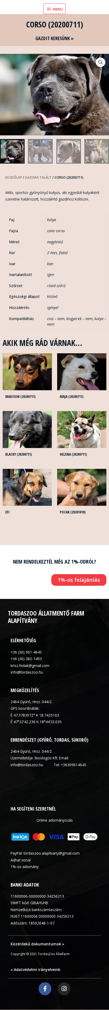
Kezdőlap (13, 177)
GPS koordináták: (25, 708)
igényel (52, 307)
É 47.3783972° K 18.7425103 (35, 715)
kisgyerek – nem (79, 318)
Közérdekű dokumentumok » (37, 943)
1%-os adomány (25, 866)
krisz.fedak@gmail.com (30, 665)
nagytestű (55, 241)
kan (50, 263)
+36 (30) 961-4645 (26, 652)
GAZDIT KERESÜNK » (54, 38)
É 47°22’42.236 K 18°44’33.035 (36, 721)
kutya (51, 219)
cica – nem (56, 318)
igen (50, 274)
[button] (100, 62)
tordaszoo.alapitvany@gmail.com (52, 853)
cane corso (56, 230)
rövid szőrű (56, 285)
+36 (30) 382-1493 (26, 658)
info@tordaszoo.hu (27, 672)
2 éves (52, 252)
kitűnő (52, 296)
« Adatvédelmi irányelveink (35, 969)
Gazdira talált (38, 177)
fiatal (63, 252)
